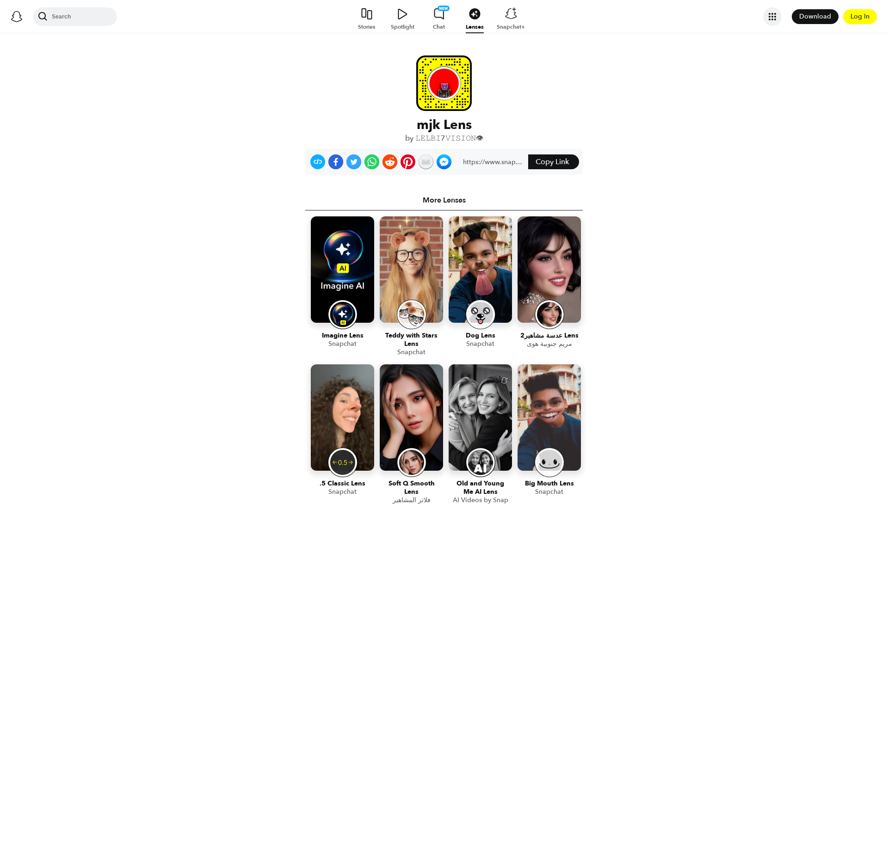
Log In (860, 16)
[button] (317, 161)
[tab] (444, 200)
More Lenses (444, 200)
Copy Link (552, 162)
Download (815, 16)
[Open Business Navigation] (772, 16)
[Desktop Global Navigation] (17, 17)
